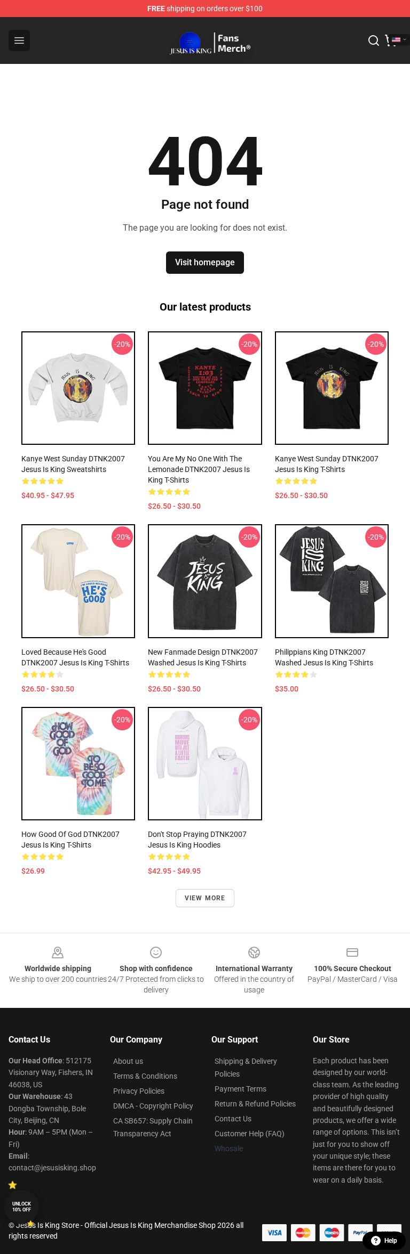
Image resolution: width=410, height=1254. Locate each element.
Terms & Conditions (145, 1076)
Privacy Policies (138, 1091)
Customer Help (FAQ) (250, 1133)
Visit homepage (205, 262)
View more (205, 898)
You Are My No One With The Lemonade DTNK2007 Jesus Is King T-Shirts (199, 469)
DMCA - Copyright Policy (153, 1106)
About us (128, 1061)
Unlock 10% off (21, 1206)
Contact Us (233, 1118)
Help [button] (390, 1240)
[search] (373, 40)
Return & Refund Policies (255, 1104)
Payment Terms (240, 1089)
